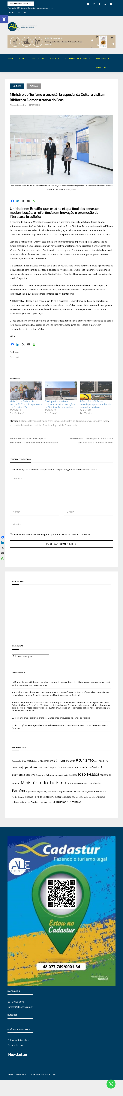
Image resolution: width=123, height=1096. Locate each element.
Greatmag (40, 1074)
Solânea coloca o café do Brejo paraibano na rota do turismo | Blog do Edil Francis (49, 682)
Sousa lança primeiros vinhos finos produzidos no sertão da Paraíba (58, 717)
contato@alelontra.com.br (20, 1006)
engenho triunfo (61, 775)
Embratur (50, 775)
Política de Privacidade (18, 1040)
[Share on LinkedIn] (18, 201)
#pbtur (70, 760)
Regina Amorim (65, 791)
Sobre (22, 58)
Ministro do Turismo (74, 420)
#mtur (60, 760)
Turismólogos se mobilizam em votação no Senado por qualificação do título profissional (52, 692)
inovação (58, 420)
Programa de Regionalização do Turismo (42, 791)
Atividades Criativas (76, 58)
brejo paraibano (27, 767)
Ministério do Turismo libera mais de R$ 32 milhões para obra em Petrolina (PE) (26, 404)
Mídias (99, 67)
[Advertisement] (61, 610)
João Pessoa (88, 774)
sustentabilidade (63, 796)
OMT (86, 783)
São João (76, 797)
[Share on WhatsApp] (34, 201)
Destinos (54, 58)
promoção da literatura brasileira (26, 425)
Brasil (14, 767)
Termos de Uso (15, 1045)
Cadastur (43, 767)
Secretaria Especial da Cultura (57, 425)
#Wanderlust (103, 58)
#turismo (85, 760)
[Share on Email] (28, 201)
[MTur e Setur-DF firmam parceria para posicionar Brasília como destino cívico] (96, 390)
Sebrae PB (48, 796)
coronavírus (82, 767)
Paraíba (18, 790)
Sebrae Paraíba (33, 796)
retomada (77, 791)
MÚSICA (70, 784)
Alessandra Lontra (18, 105)
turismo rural (47, 802)
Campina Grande (57, 767)
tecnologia (92, 797)
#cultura (27, 760)
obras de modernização (96, 420)
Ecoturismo (40, 775)
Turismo (34, 86)
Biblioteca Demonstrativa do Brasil (36, 420)
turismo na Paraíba (29, 802)
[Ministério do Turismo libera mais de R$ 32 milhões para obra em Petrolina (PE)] (26, 390)
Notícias (36, 58)
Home (10, 58)
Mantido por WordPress (18, 1074)
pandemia (94, 783)
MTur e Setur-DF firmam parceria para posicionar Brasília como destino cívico (95, 404)
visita (75, 425)
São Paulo (84, 797)
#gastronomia (47, 760)
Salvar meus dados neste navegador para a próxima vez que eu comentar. (51, 534)
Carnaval (69, 768)
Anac (96, 761)
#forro (36, 761)
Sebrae (21, 797)
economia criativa (23, 774)
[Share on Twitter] (23, 201)
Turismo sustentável (69, 802)
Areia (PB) (104, 760)
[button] (4, 19)
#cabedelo (16, 761)
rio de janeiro (87, 791)
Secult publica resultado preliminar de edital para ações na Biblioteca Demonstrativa (60, 404)
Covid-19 (97, 767)
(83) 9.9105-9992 (16, 1001)
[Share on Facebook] (12, 201)
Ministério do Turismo (43, 783)
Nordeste (79, 783)
